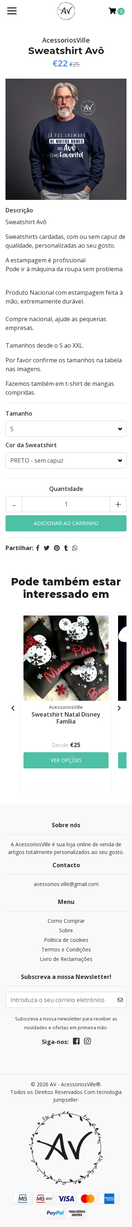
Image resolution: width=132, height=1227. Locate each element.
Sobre (66, 930)
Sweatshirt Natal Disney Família (66, 717)
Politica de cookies (66, 939)
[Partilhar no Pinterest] (57, 548)
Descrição (19, 210)
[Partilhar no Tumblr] (66, 548)
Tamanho (19, 413)
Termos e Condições (66, 949)
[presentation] (13, 708)
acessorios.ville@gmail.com (66, 883)
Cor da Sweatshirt (31, 445)
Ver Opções (66, 760)
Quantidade (66, 489)
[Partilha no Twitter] (47, 548)
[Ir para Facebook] (76, 1042)
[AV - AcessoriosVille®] (66, 11)
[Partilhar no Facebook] (37, 548)
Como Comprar (66, 920)
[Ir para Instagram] (87, 1042)
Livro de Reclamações (66, 958)
